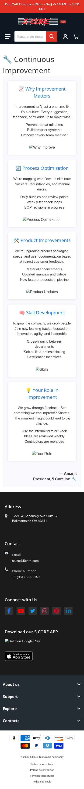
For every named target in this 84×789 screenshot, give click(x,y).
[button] (8, 36)
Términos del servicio (42, 775)
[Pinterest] (56, 611)
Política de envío (42, 781)
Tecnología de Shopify (51, 757)
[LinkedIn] (68, 611)
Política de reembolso (42, 764)
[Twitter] (32, 611)
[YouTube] (21, 611)
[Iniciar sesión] (65, 36)
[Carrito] (76, 36)
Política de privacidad (42, 770)
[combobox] (35, 36)
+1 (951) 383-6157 (26, 577)
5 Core (34, 757)
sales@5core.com (25, 561)
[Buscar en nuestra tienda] (51, 36)
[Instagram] (44, 611)
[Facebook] (9, 611)
